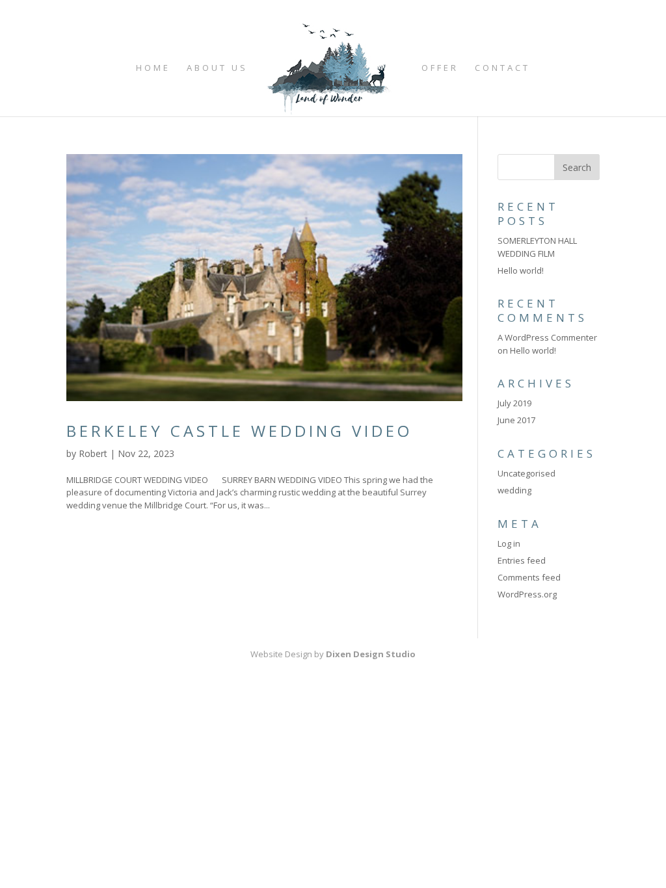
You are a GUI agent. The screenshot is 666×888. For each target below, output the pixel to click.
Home (153, 68)
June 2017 (516, 420)
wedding (514, 490)
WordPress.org (527, 594)
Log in (509, 543)
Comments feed (529, 577)
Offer (440, 68)
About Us (217, 68)
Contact (502, 68)
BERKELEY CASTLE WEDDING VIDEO (239, 430)
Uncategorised (526, 473)
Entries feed (522, 560)
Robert (93, 453)
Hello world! (521, 270)
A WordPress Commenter (547, 337)
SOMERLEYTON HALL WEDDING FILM (537, 247)
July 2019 (514, 403)
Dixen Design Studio (371, 654)
